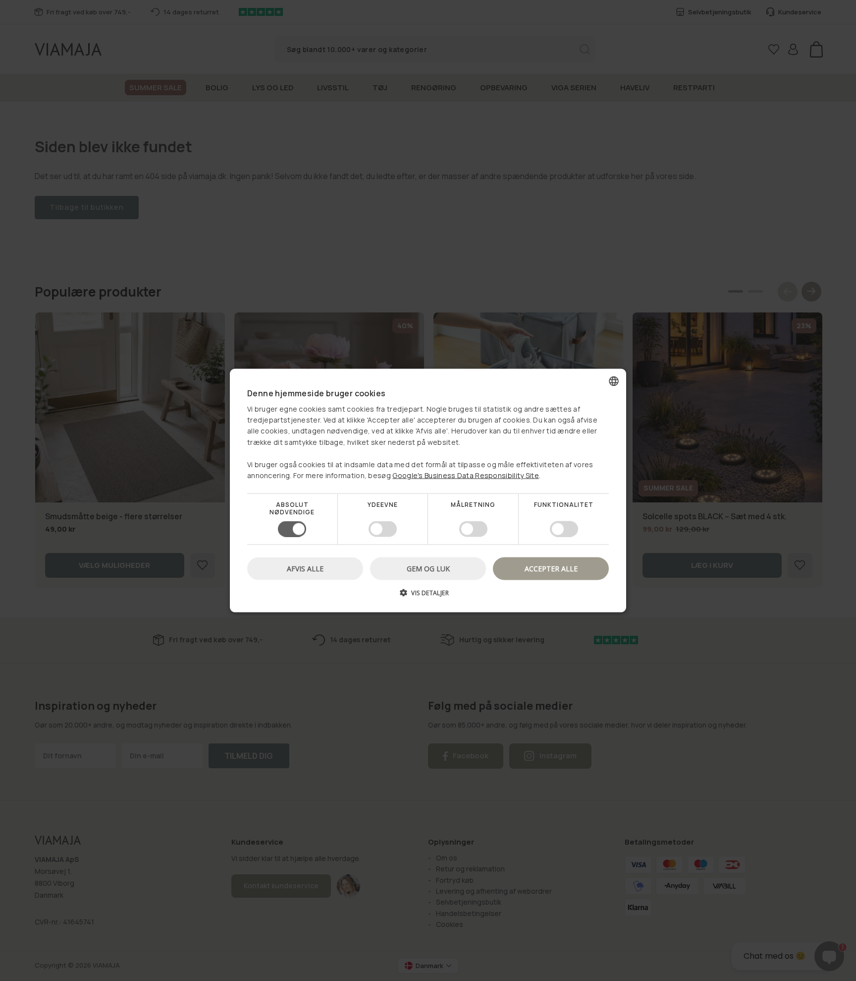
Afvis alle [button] (305, 568)
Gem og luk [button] (428, 568)
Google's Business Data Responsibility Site (465, 475)
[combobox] (614, 381)
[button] (428, 596)
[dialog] (428, 491)
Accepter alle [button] (551, 568)
